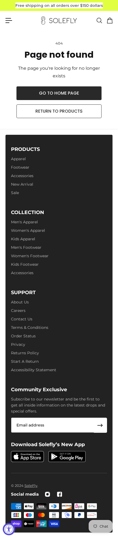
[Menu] (8, 20)
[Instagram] (47, 494)
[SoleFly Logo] (59, 20)
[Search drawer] (99, 20)
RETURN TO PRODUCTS (59, 111)
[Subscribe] (100, 425)
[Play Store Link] (67, 456)
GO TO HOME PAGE (59, 93)
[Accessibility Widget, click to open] (9, 529)
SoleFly (30, 485)
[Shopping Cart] (109, 20)
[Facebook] (60, 494)
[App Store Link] (27, 456)
